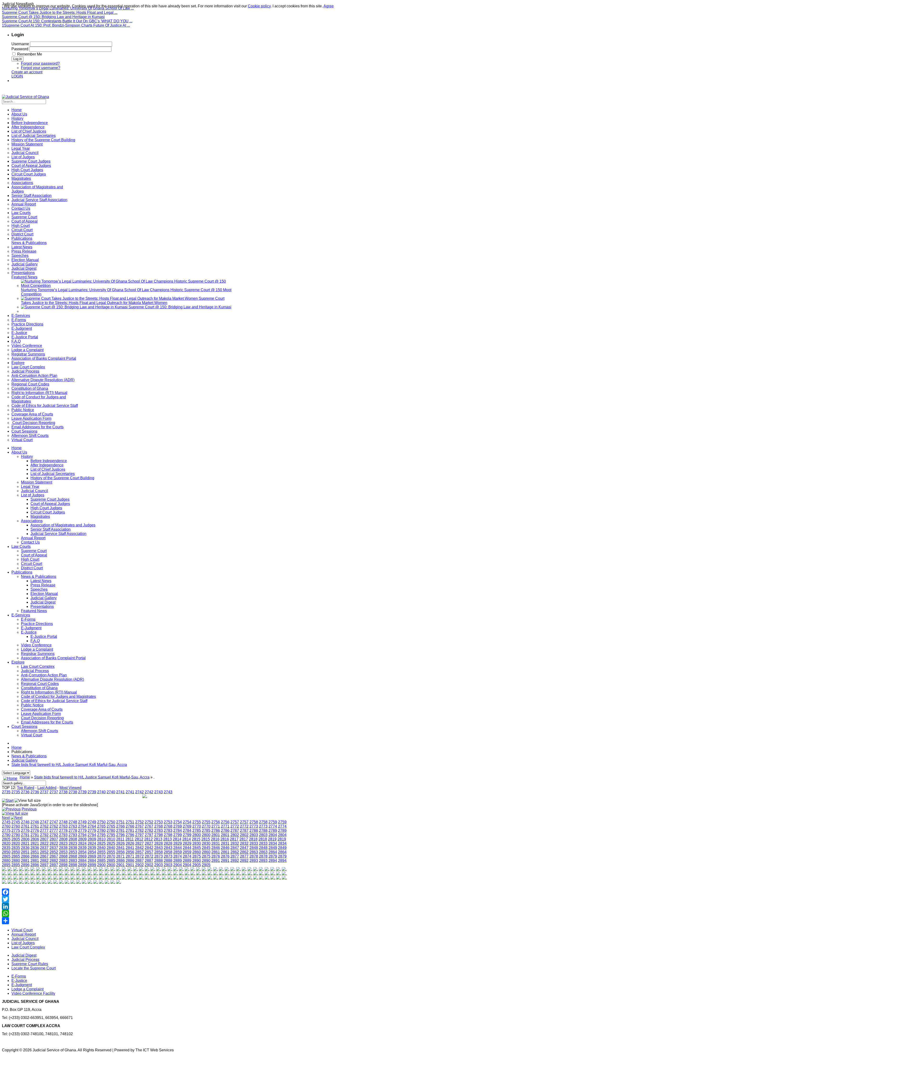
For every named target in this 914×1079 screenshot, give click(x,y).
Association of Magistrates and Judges (62, 525)
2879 (272, 856)
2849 (272, 848)
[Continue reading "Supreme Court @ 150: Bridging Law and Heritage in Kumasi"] (75, 307)
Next (6, 818)
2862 (234, 852)
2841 (120, 848)
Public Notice (32, 705)
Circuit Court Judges (47, 512)
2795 (101, 835)
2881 (25, 861)
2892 (234, 861)
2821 (25, 843)
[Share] (145, 920)
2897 (44, 865)
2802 (234, 835)
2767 (139, 826)
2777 (44, 831)
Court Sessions (24, 726)
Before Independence (48, 461)
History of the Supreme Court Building (62, 478)
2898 (63, 865)
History (27, 457)
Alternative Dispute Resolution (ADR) (52, 679)
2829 (177, 843)
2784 (177, 831)
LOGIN (17, 76)
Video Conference (36, 645)
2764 (82, 826)
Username (20, 44)
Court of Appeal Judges (50, 504)
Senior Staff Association (50, 529)
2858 (158, 852)
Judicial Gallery (43, 598)
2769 (177, 826)
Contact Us (30, 542)
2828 (158, 843)
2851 (25, 852)
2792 (44, 835)
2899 (82, 865)
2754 (177, 822)
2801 (215, 835)
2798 (158, 835)
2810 (101, 839)
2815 (196, 839)
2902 (139, 865)
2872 (139, 856)
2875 (196, 856)
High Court (30, 559)
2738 (63, 792)
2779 (82, 831)
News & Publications (38, 576)
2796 (120, 835)
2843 (158, 848)
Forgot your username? (40, 68)
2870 (101, 856)
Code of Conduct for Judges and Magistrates (58, 696)
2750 (101, 822)
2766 (120, 826)
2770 (196, 826)
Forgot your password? (40, 63)
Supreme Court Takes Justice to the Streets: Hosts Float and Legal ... (59, 12)
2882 (44, 861)
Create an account (26, 72)
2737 (44, 792)
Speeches (39, 589)
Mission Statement (36, 482)
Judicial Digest (42, 602)
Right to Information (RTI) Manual (49, 692)
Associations (32, 521)
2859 (177, 852)
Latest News (40, 581)
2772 (234, 826)
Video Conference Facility (33, 993)
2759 (272, 822)
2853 (63, 852)
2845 (196, 848)
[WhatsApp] (145, 913)
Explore (18, 662)
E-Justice (29, 632)
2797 (139, 835)
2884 (82, 861)
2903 (158, 865)
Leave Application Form (41, 714)
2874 (177, 856)
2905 (196, 865)
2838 (63, 848)
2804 (272, 835)
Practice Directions (37, 624)
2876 (215, 856)
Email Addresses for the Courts (47, 722)
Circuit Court (31, 564)
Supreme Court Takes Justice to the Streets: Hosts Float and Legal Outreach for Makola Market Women (122, 300)
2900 (101, 865)
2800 (196, 835)
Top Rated (25, 788)
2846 (215, 848)
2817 (234, 839)
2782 (139, 831)
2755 (196, 822)
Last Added (46, 788)
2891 (215, 861)
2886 (120, 861)
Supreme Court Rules (29, 964)
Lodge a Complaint (37, 649)
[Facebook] (145, 892)
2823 (63, 843)
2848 (253, 848)
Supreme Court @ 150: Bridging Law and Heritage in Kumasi (53, 17)
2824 (82, 843)
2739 (82, 792)
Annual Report (33, 538)
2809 (82, 839)
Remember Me (29, 54)
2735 (6, 792)
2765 (101, 826)
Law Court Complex (38, 666)
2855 (101, 852)
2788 (253, 831)
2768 (158, 826)
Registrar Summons (38, 654)
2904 (177, 865)
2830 (196, 843)
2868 (63, 856)
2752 (139, 822)
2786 (215, 831)
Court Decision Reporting (42, 718)
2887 (139, 861)
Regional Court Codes (40, 684)
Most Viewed (70, 788)
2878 (253, 856)
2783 (158, 831)
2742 (139, 792)
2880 (6, 861)
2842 (139, 848)
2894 (272, 861)
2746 (25, 822)
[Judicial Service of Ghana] (25, 97)
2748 (63, 822)
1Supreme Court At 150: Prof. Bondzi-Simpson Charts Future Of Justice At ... (66, 25)
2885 (101, 861)
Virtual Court (31, 735)
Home (16, 448)
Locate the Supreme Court (33, 968)
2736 (25, 792)
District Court (32, 568)
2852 (44, 852)
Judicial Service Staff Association (58, 534)
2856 (120, 852)
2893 (253, 861)
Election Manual (44, 594)
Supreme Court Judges (50, 499)
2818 (253, 839)
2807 (44, 839)
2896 (25, 865)
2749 (82, 822)
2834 (272, 843)
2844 (177, 848)
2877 (234, 856)
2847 (234, 848)
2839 (82, 848)
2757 (234, 822)
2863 (253, 852)
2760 (6, 826)
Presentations (42, 606)
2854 (82, 852)
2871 (120, 856)
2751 (120, 822)
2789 (272, 831)
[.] (4, 869)
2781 (120, 831)
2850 (6, 852)
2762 (44, 826)
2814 (177, 839)
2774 (272, 826)
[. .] (144, 796)
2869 (82, 856)
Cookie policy (259, 6)
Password (19, 49)
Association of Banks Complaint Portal (53, 658)
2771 (215, 826)
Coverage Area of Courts (42, 709)
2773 (253, 826)
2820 (6, 843)
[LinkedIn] (145, 906)
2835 (6, 848)
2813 (158, 839)
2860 (196, 852)
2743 (158, 792)
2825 (101, 843)
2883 (63, 861)
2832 (234, 843)
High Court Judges (46, 508)
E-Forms (28, 619)
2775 (6, 831)
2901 (120, 865)
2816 (215, 839)
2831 (215, 843)
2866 (25, 856)
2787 (234, 831)
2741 (120, 792)
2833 (253, 843)
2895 (6, 865)
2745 (6, 822)
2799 (177, 835)
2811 (120, 839)
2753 (158, 822)
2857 (139, 852)
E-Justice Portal (43, 636)
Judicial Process (35, 671)
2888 (158, 861)
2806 (25, 839)
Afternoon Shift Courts (39, 731)
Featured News (34, 611)
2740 (101, 792)
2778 (63, 831)
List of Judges (32, 495)
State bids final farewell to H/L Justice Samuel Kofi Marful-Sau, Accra (69, 765)
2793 (63, 835)
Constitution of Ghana (39, 688)
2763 (63, 826)
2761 (25, 826)
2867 (44, 856)
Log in (17, 59)
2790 (6, 835)
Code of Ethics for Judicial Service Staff (54, 701)
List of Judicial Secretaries (52, 474)
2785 (196, 831)
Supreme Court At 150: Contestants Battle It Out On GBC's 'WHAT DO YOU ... (67, 21)
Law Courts (21, 546)
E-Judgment (31, 628)
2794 (82, 835)
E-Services (20, 615)
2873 (158, 856)
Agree (328, 6)
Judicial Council (34, 491)
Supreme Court (34, 551)
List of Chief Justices (47, 469)
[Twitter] (145, 899)
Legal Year (30, 487)
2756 (215, 822)
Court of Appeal (34, 555)
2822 (44, 843)
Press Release (42, 585)
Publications (21, 572)
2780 (101, 831)
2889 (177, 861)
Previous (29, 809)
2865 (6, 856)
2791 (25, 835)
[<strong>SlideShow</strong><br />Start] (8, 801)
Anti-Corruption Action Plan (44, 675)
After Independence (47, 465)
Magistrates (40, 517)
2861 (215, 852)
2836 (25, 848)
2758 (253, 822)
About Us (19, 452)
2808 (63, 839)
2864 (272, 852)
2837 (44, 848)
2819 (272, 839)
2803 (253, 835)
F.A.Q (35, 641)
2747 (44, 822)
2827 (139, 843)
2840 (101, 848)
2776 (25, 831)
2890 (196, 861)
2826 (120, 843)
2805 (6, 839)
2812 (139, 839)
